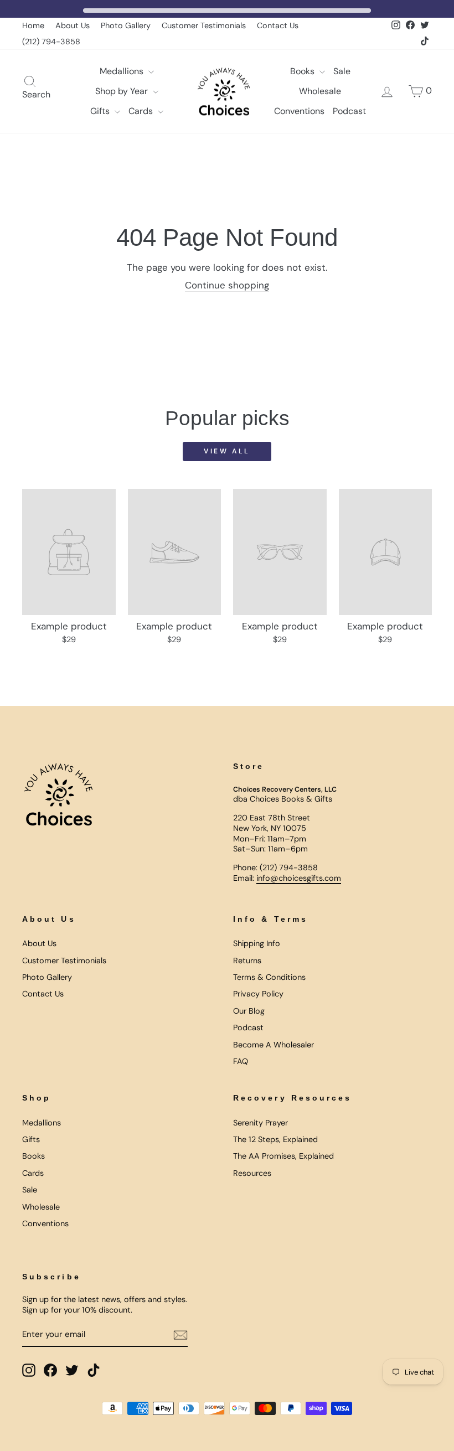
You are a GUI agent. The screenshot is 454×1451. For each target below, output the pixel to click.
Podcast (349, 111)
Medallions (123, 71)
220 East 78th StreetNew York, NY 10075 (271, 823)
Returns (247, 960)
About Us (72, 25)
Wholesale (320, 91)
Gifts (101, 111)
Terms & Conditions (269, 977)
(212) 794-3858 (51, 42)
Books (303, 71)
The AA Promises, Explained (283, 1156)
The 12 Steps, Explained (275, 1139)
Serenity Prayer (260, 1123)
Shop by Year (122, 91)
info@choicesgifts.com (298, 878)
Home (33, 25)
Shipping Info (256, 943)
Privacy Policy (258, 994)
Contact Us (277, 25)
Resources (252, 1173)
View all (227, 451)
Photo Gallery (126, 25)
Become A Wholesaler (273, 1045)
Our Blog (249, 1011)
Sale (341, 71)
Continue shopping (227, 285)
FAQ (240, 1061)
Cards (141, 111)
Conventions (299, 111)
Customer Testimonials (204, 25)
